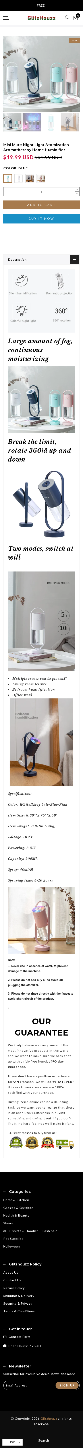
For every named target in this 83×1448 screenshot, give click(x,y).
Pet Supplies (13, 1238)
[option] (41, 74)
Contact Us (12, 1280)
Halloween (11, 1246)
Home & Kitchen (16, 1200)
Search (43, 1440)
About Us (10, 1272)
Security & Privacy (17, 1303)
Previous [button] (11, 77)
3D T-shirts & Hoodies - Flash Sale (30, 1231)
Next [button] (66, 76)
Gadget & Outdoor (18, 1207)
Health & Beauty (16, 1215)
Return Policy (14, 1288)
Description (17, 259)
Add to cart (41, 205)
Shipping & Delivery (18, 1296)
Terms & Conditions (19, 1311)
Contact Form (19, 1336)
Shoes (8, 1223)
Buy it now (41, 218)
